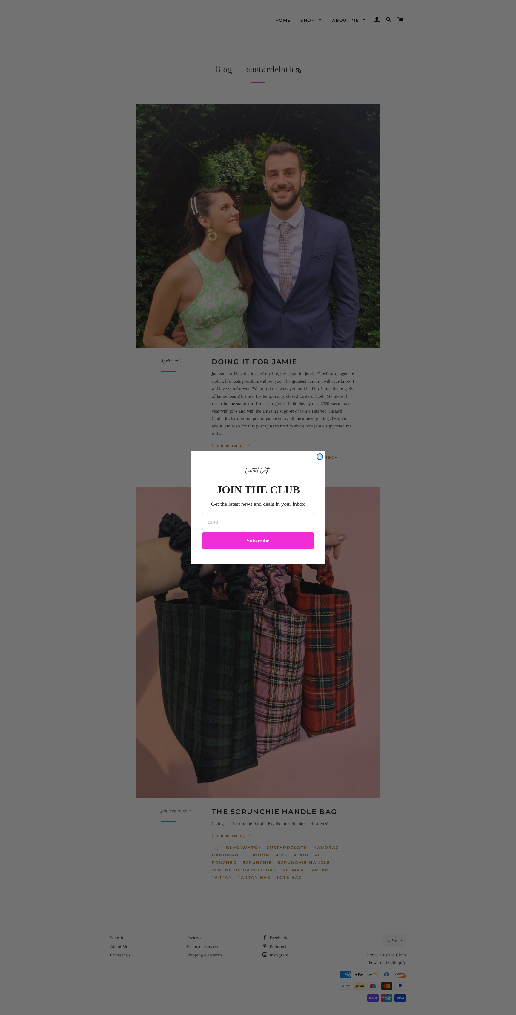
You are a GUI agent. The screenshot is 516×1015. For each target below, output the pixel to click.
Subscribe (258, 541)
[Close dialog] (320, 457)
